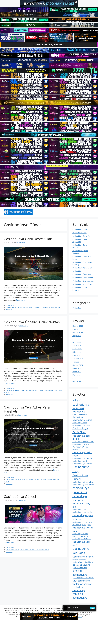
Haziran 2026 (77, 326)
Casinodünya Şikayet (83, 556)
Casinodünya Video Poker (82, 284)
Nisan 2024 (76, 372)
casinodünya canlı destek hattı (15, 307)
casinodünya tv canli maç (82, 529)
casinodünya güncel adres (82, 482)
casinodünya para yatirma (82, 517)
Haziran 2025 (77, 332)
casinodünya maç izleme (82, 510)
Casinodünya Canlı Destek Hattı (28, 239)
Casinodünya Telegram (81, 525)
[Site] (24, 75)
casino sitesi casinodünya (82, 562)
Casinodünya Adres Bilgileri (83, 268)
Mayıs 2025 (76, 336)
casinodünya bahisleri (81, 425)
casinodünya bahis (79, 423)
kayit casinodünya (81, 580)
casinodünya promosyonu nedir (30, 480)
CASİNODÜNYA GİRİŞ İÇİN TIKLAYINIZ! (49, 45)
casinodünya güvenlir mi (80, 490)
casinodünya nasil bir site (82, 512)
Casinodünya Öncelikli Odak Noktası (32, 322)
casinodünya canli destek (81, 437)
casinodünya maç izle (81, 505)
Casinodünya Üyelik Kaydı (82, 274)
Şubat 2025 (76, 339)
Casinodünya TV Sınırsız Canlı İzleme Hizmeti (34, 550)
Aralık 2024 (76, 346)
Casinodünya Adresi (80, 230)
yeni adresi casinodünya (78, 589)
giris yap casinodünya (79, 572)
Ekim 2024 (76, 352)
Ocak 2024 (76, 381)
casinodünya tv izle (80, 534)
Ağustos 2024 (77, 359)
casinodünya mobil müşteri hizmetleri (32, 390)
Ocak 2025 (76, 342)
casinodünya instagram (79, 498)
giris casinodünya (81, 565)
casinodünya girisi (79, 461)
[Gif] (49, 102)
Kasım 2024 (77, 349)
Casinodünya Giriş (79, 233)
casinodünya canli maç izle (83, 442)
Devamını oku (21, 300)
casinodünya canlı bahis (81, 444)
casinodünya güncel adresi (83, 485)
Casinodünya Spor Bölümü (82, 278)
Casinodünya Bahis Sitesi (80, 430)
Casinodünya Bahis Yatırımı (82, 236)
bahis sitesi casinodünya (78, 410)
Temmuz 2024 (78, 362)
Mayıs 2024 (76, 368)
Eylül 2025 (76, 329)
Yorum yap (9, 309)
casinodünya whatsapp (81, 539)
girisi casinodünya (79, 568)
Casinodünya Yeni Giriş (81, 551)
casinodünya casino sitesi (82, 454)
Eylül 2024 (76, 355)
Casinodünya (10, 305)
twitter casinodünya (82, 584)
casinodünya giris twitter (82, 463)
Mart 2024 (76, 375)
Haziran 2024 (77, 365)
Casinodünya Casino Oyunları (80, 448)
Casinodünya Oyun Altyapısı (83, 281)
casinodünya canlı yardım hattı (36, 307)
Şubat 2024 (77, 378)
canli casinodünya (79, 414)
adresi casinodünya (80, 402)
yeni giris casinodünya (79, 595)
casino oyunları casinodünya (79, 559)
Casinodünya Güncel (53, 307)
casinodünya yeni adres (81, 543)
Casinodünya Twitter (80, 536)
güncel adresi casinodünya (83, 578)
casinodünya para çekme (82, 522)
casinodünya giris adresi (82, 458)
